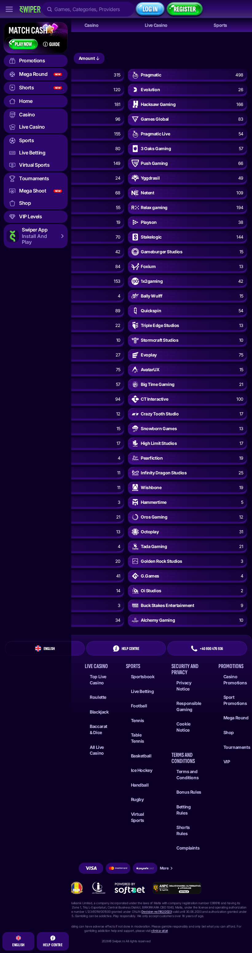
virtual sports (137, 817)
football (139, 705)
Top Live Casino (98, 679)
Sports (220, 25)
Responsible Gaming (188, 706)
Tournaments (236, 747)
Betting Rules (183, 809)
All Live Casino (97, 750)
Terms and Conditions (187, 774)
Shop (228, 732)
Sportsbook (143, 676)
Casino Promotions (235, 679)
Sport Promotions (235, 700)
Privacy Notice (183, 685)
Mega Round (236, 717)
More (164, 868)
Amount (87, 58)
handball (140, 785)
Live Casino (156, 25)
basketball (141, 755)
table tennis (137, 738)
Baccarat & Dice (98, 729)
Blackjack (99, 711)
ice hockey (141, 770)
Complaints (187, 847)
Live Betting (142, 691)
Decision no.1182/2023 (156, 911)
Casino (91, 25)
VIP (226, 761)
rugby (137, 799)
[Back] (10, 42)
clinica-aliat (159, 930)
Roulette (98, 697)
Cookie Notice (183, 727)
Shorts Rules (183, 830)
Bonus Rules (188, 792)
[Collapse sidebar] (9, 9)
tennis (137, 720)
